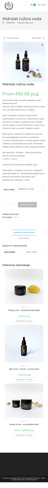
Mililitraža (9, 189)
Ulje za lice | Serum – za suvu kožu (24, 369)
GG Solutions (35, 478)
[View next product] (44, 38)
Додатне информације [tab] (24, 232)
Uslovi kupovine (31, 479)
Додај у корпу (27, 205)
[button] (42, 45)
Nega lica (16, 217)
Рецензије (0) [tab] (24, 238)
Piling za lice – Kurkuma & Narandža (24, 310)
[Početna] (3, 23)
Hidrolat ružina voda (25, 23)
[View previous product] (4, 38)
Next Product (36, 38)
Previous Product (13, 38)
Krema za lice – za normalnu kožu (24, 424)
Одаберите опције (24, 321)
